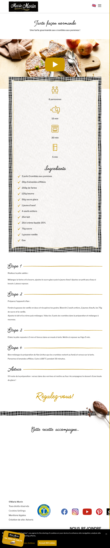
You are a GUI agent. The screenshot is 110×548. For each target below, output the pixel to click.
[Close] (106, 534)
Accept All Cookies (47, 543)
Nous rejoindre (85, 528)
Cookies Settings (17, 510)
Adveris (29, 519)
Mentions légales (17, 515)
